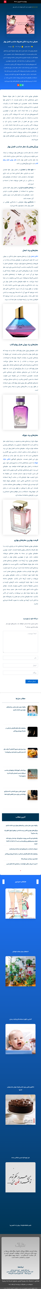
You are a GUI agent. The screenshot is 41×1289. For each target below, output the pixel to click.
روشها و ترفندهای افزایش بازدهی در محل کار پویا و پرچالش (21, 854)
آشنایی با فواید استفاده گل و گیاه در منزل (20, 1019)
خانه (37, 7)
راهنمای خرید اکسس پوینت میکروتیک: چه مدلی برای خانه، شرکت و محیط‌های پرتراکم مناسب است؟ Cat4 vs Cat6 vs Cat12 (22, 841)
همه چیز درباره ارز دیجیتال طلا (29, 859)
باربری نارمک (27, 1273)
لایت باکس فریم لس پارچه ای (25, 1272)
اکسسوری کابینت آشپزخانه (15, 1273)
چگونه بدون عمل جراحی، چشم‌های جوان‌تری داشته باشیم (22, 825)
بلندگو (33, 7)
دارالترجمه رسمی (11, 1272)
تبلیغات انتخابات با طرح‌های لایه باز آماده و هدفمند (23, 849)
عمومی (26, 46)
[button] (5, 1)
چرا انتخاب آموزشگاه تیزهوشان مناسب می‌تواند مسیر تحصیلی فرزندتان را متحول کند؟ (15, 773)
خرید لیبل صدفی (15, 1270)
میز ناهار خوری (25, 1270)
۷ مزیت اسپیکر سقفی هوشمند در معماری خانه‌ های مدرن (22, 864)
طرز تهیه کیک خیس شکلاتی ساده (20, 1158)
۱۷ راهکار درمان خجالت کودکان (20, 951)
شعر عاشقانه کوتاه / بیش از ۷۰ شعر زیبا (20, 1225)
